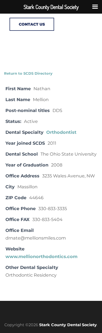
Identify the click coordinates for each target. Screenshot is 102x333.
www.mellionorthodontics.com (41, 256)
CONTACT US (32, 24)
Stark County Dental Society (68, 324)
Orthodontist (61, 132)
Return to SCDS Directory (28, 73)
